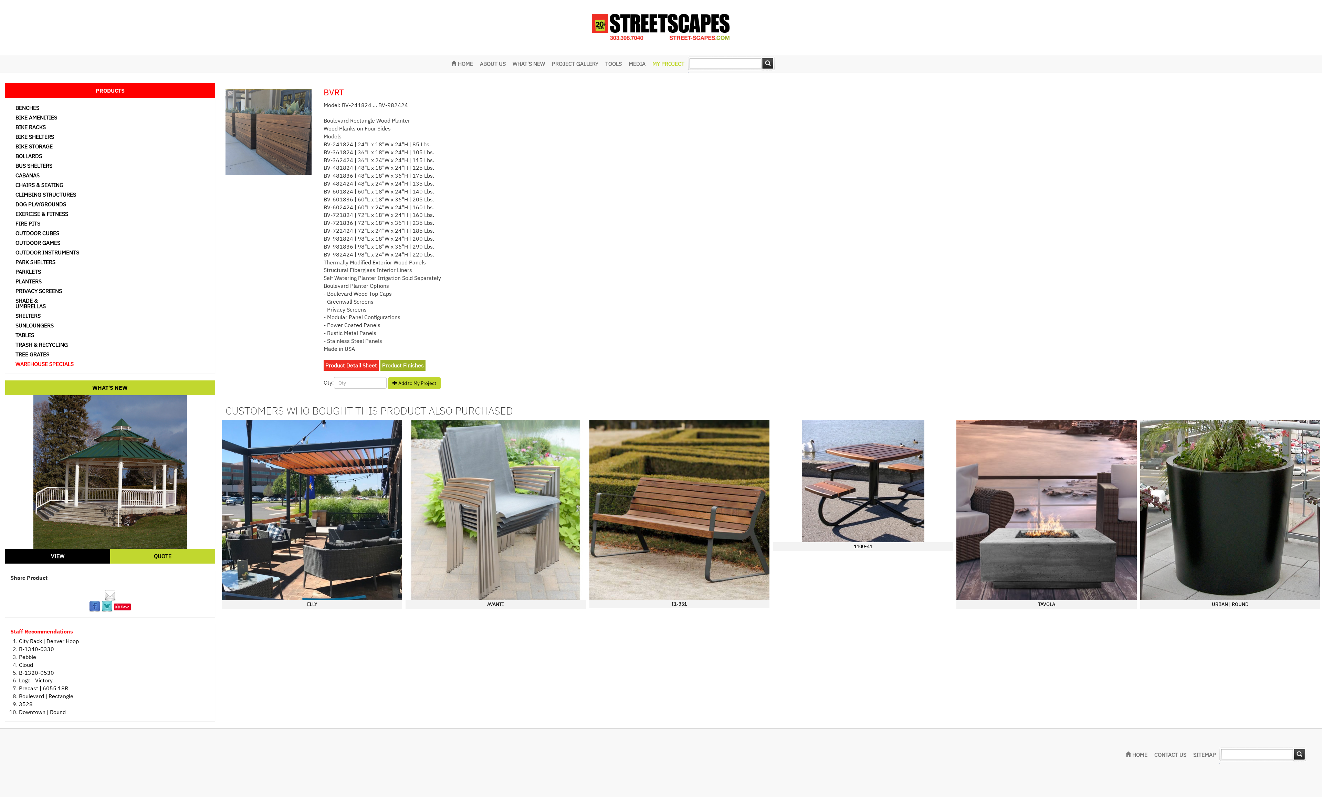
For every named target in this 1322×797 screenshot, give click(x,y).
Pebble (27, 656)
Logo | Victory (36, 680)
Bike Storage (34, 146)
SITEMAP (1204, 754)
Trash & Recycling (41, 344)
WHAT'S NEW (529, 63)
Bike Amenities (36, 117)
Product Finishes (403, 365)
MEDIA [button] (637, 63)
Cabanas (27, 175)
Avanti (495, 604)
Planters (28, 281)
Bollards (28, 156)
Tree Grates (32, 354)
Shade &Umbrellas (30, 303)
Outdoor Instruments (47, 252)
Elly (312, 604)
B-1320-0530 (36, 672)
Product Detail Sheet (351, 365)
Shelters (28, 315)
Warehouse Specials (44, 363)
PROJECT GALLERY (575, 63)
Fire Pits (27, 223)
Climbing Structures (45, 194)
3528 (26, 704)
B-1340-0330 (36, 649)
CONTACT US (1170, 754)
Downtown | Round (42, 712)
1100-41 (863, 546)
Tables (24, 335)
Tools (613, 63)
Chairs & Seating (39, 184)
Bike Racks (30, 127)
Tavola (1046, 604)
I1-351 (679, 604)
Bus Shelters (33, 165)
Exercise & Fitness (41, 213)
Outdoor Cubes (37, 233)
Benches (27, 107)
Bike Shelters (34, 136)
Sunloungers (34, 325)
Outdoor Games (37, 242)
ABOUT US (493, 63)
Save (125, 606)
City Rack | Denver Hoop (49, 641)
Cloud (26, 664)
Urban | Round (1230, 604)
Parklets (28, 271)
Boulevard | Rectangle (46, 696)
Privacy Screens (38, 290)
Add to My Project (416, 383)
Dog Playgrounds (40, 204)
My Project (668, 63)
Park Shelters (35, 262)
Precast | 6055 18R (43, 688)
